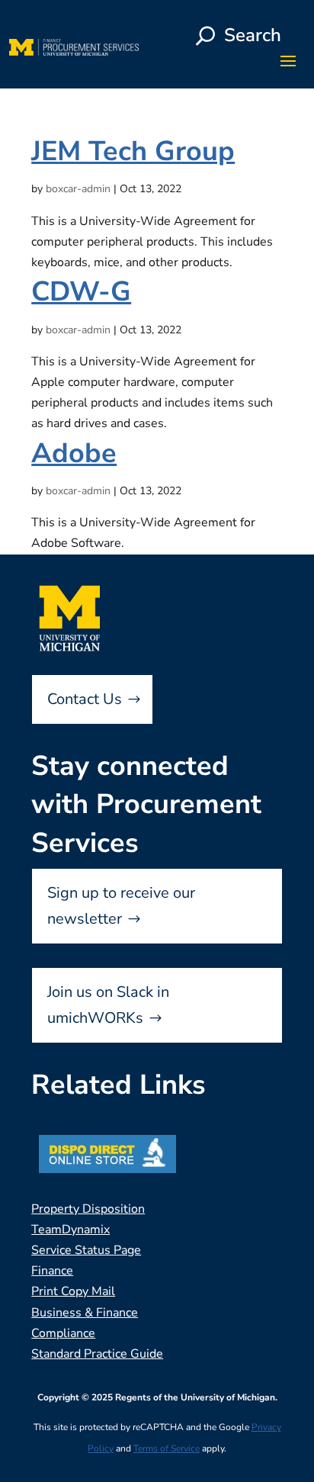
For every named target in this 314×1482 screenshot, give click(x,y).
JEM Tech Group (133, 151)
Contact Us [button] (84, 699)
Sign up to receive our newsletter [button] (121, 905)
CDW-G (81, 291)
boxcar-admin (78, 189)
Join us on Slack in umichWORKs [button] (108, 1005)
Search (252, 35)
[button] (288, 60)
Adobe (74, 453)
